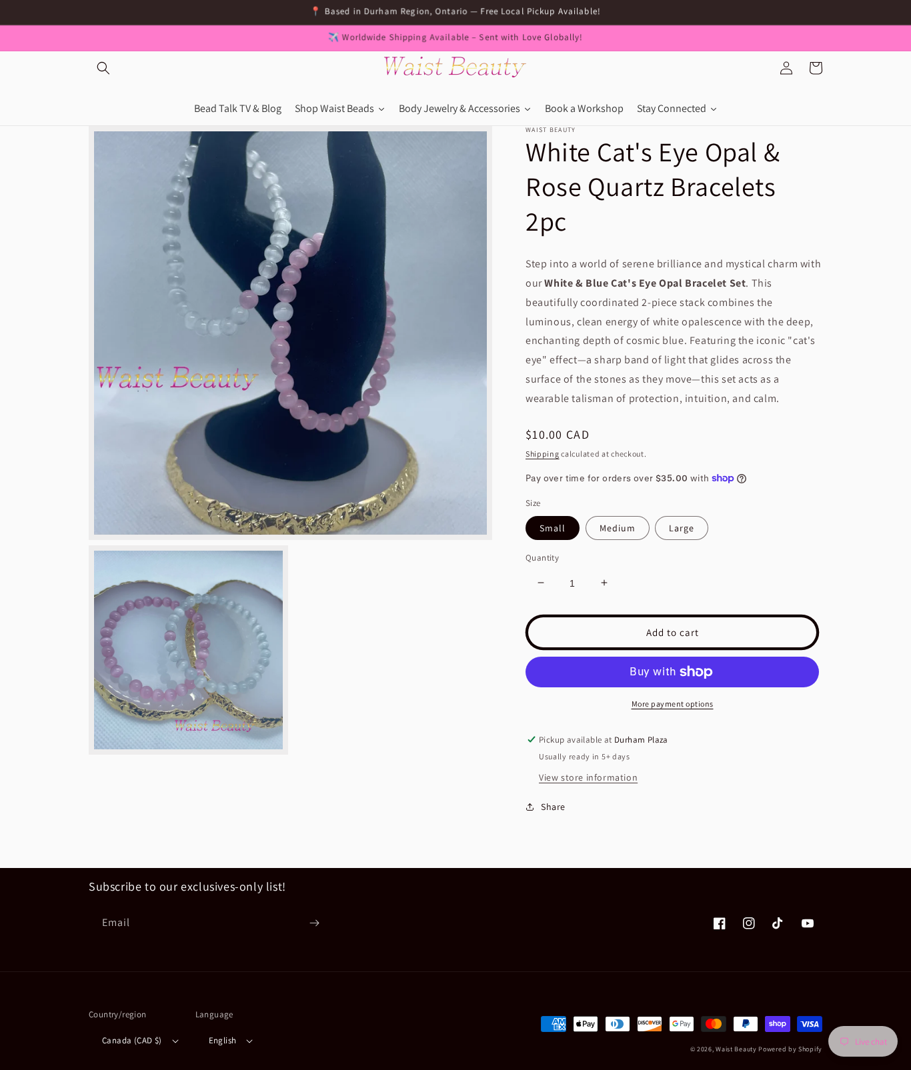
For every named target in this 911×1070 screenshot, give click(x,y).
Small (553, 527)
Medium (618, 527)
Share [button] (553, 807)
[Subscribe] (314, 923)
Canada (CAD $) (132, 1040)
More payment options (673, 704)
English (223, 1040)
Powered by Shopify (790, 1049)
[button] (103, 68)
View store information (588, 777)
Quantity (542, 557)
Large (681, 527)
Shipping (543, 453)
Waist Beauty (736, 1049)
